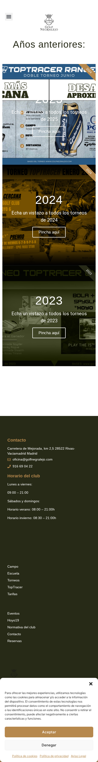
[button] (90, 683)
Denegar (49, 745)
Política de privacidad (54, 756)
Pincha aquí (49, 131)
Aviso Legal (78, 756)
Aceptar (49, 732)
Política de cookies (24, 756)
